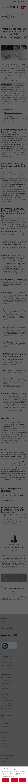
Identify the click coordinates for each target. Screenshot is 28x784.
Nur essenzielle (22, 780)
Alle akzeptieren (5, 780)
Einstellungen (14, 780)
